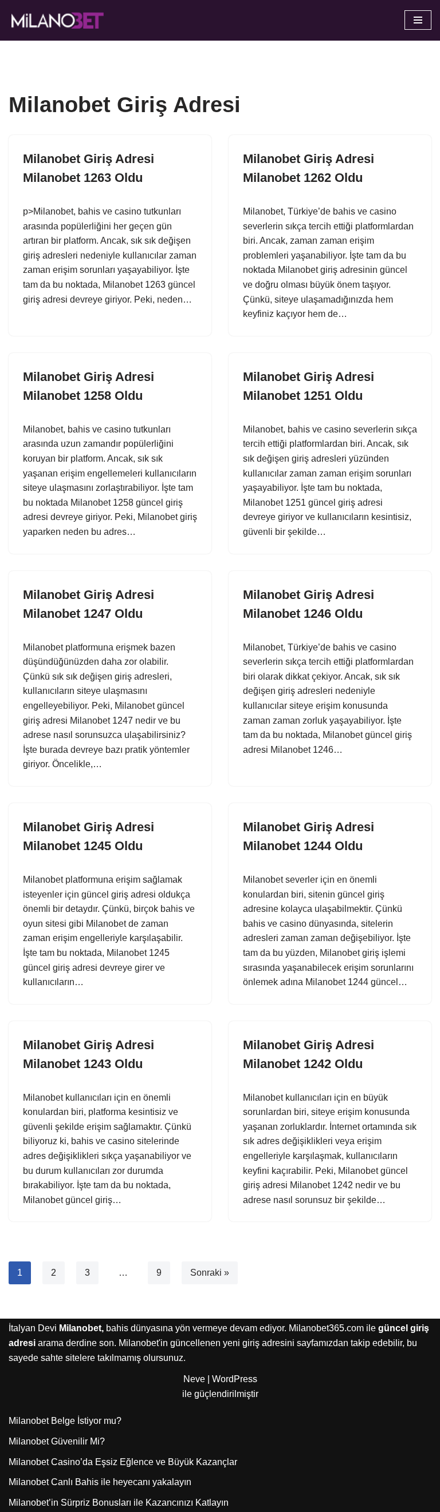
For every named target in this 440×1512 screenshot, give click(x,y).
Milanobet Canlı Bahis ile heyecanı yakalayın (100, 1482)
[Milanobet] (57, 20)
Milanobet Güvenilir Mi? (57, 1441)
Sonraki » (209, 1272)
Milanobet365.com (326, 1328)
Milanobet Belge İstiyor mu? (65, 1421)
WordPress (234, 1379)
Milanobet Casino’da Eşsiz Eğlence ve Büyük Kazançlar (123, 1462)
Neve (194, 1379)
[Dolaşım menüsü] (417, 20)
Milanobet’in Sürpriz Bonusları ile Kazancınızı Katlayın (119, 1502)
